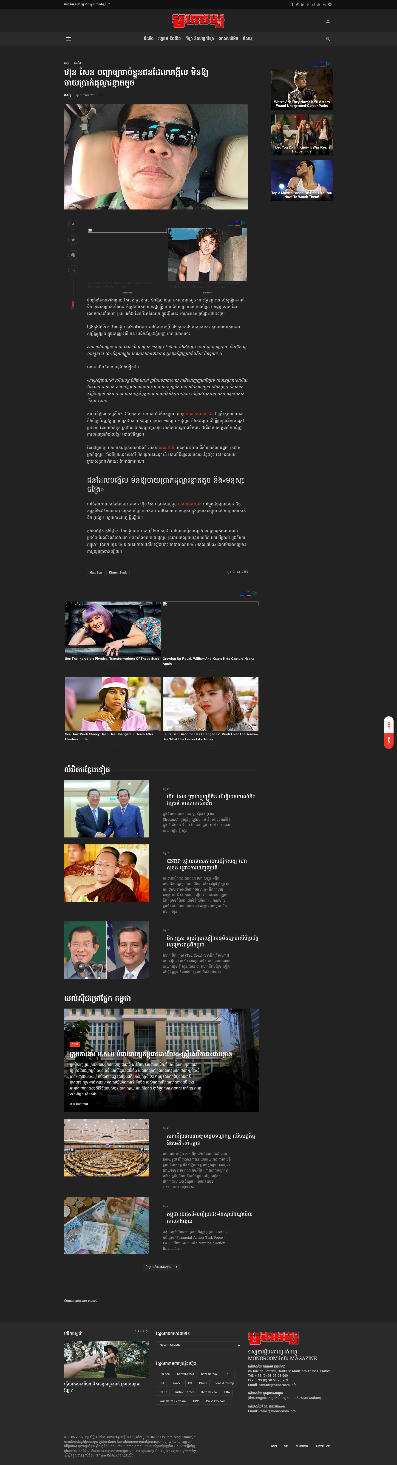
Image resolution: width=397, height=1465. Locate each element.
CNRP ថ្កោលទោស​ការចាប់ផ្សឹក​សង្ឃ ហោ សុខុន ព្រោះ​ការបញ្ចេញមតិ (207, 865)
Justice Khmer (184, 1392)
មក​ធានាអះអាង (190, 504)
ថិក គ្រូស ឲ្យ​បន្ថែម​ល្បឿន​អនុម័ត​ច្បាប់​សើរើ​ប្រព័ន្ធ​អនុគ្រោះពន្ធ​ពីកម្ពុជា (213, 942)
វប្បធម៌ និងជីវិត (169, 39)
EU (190, 1383)
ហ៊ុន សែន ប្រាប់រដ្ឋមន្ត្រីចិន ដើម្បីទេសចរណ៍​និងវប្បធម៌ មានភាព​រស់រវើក (211, 800)
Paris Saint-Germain (172, 1401)
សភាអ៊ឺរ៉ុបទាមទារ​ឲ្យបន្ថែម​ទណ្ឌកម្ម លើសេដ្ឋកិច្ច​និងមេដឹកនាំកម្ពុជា (211, 1140)
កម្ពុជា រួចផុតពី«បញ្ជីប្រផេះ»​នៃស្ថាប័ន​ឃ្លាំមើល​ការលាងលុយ (210, 1218)
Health (163, 1392)
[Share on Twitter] (73, 240)
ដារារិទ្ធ (67, 95)
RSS (274, 1446)
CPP (196, 1401)
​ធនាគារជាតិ (165, 448)
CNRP (228, 1374)
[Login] (328, 21)
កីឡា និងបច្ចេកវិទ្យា (199, 39)
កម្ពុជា (67, 63)
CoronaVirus (185, 1374)
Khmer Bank (118, 573)
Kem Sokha (209, 1392)
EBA (227, 1392)
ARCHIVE (322, 1446)
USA (161, 1383)
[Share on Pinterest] (73, 255)
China (203, 1383)
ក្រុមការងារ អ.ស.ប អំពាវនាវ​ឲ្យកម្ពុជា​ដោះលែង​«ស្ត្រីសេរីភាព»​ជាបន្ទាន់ (151, 1055)
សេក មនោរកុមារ (79, 1104)
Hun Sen (96, 573)
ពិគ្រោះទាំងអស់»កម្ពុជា (158, 1267)
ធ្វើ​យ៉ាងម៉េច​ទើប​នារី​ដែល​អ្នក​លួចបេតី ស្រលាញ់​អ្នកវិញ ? (102, 1388)
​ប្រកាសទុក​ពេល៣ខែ (198, 414)
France (176, 1383)
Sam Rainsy (209, 1374)
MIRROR (301, 1446)
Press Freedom (216, 1401)
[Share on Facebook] (73, 225)
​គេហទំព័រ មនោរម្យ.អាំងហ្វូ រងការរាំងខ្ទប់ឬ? (87, 5)
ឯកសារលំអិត (228, 39)
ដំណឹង (149, 39)
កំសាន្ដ (248, 39)
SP (286, 1446)
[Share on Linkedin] (73, 270)
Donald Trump (224, 1383)
